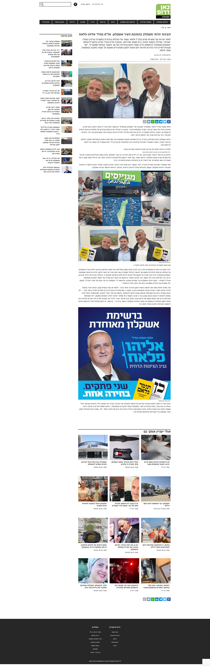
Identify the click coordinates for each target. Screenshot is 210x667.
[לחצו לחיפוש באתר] (41, 4)
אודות (114, 645)
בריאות (102, 22)
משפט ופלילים (145, 22)
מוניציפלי (45, 22)
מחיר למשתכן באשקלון (95, 639)
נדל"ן (92, 22)
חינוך (113, 22)
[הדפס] (144, 121)
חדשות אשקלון (162, 22)
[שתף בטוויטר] (165, 121)
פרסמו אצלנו (85, 4)
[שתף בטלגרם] (161, 121)
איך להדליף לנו (97, 4)
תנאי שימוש (115, 632)
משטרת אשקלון (95, 642)
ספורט (82, 22)
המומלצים (95, 649)
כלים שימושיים (114, 627)
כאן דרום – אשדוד (95, 652)
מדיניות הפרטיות (114, 635)
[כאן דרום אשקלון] (160, 9)
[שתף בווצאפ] (152, 121)
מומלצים (95, 627)
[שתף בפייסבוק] (75, 4)
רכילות (72, 22)
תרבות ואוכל (59, 22)
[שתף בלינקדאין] (156, 121)
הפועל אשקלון (95, 645)
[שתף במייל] (148, 121)
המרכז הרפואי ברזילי (95, 632)
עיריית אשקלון (95, 635)
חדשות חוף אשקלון (127, 22)
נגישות (115, 639)
